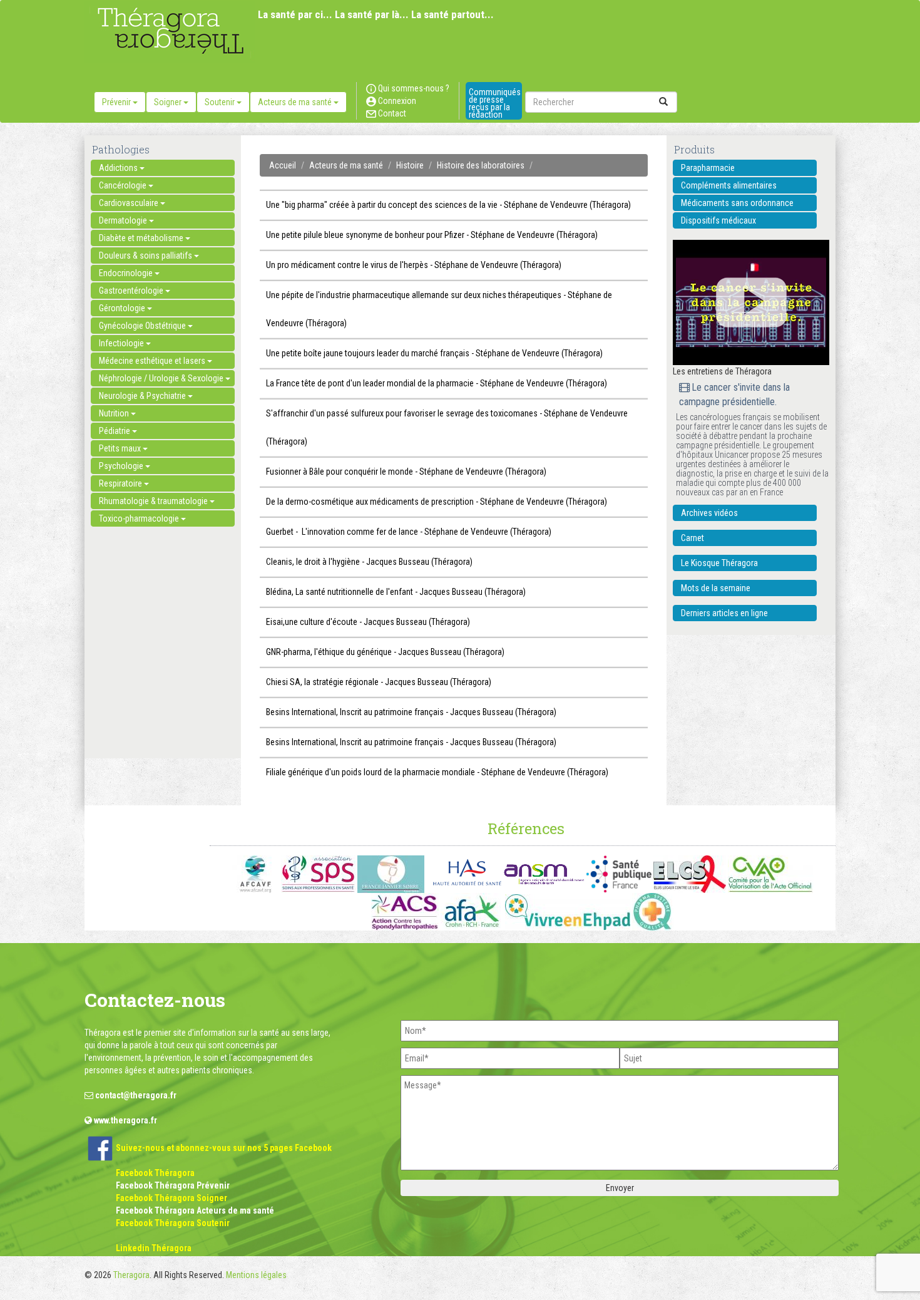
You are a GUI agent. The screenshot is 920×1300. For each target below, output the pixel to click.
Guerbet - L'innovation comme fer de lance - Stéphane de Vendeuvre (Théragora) (408, 532)
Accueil (282, 165)
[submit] (663, 102)
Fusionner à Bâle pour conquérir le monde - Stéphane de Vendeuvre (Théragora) (406, 472)
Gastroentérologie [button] (132, 291)
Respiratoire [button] (121, 483)
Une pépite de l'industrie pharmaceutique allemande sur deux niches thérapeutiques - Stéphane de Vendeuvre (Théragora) (439, 309)
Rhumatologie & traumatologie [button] (154, 501)
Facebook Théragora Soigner (171, 1198)
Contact (391, 113)
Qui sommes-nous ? (412, 88)
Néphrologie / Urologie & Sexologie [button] (162, 378)
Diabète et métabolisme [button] (142, 238)
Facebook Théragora (155, 1173)
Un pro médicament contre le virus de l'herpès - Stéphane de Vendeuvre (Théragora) (413, 265)
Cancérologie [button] (123, 185)
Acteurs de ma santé (346, 165)
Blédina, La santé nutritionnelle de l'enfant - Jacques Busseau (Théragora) (396, 592)
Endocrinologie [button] (127, 273)
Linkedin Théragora (154, 1248)
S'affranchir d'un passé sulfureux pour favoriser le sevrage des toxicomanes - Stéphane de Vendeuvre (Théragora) (447, 427)
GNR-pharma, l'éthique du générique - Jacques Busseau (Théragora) (385, 652)
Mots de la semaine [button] (715, 588)
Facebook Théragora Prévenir (173, 1185)
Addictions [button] (119, 168)
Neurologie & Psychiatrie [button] (143, 396)
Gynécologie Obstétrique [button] (143, 326)
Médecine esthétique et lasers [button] (153, 361)
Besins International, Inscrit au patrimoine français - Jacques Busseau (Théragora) (411, 712)
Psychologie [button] (122, 466)
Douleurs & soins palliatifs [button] (146, 255)
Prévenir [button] (117, 102)
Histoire (410, 165)
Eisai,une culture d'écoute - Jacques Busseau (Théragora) (368, 622)
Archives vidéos (709, 513)
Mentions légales (256, 1275)
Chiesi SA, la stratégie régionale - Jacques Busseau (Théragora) (378, 682)
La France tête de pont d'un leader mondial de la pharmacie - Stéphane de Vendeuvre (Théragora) (436, 383)
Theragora (131, 1275)
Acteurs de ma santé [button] (296, 102)
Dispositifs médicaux (718, 220)
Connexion (396, 101)
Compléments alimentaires (729, 185)
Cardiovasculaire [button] (129, 203)
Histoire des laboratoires (480, 165)
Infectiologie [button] (122, 343)
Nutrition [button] (115, 413)
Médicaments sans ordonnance (737, 203)
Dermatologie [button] (124, 220)
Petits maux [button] (121, 448)
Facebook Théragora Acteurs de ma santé (195, 1210)
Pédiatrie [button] (115, 431)
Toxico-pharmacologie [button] (140, 518)
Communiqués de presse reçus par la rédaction (495, 103)
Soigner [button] (168, 102)
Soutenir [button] (221, 102)
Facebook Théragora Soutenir (173, 1223)
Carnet (692, 538)
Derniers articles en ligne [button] (724, 613)
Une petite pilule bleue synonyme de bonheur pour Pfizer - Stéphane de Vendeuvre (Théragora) (432, 235)
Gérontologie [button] (123, 308)
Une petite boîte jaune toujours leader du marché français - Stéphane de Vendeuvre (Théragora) (434, 353)
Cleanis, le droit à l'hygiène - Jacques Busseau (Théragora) (369, 562)
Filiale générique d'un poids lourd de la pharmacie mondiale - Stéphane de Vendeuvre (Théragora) (437, 772)
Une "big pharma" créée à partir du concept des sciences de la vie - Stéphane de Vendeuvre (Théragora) (448, 205)
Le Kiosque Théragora (719, 563)
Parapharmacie (708, 168)
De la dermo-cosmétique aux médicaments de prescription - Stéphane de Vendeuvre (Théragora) (436, 502)
